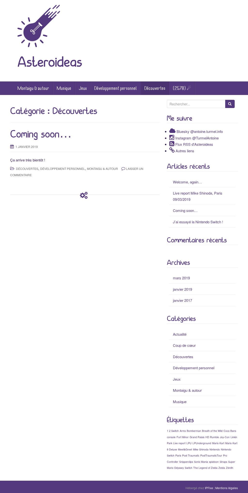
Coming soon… (41, 134)
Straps (223, 462)
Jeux (83, 88)
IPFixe (209, 488)
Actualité (179, 334)
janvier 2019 (182, 289)
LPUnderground (202, 443)
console (171, 437)
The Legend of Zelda (205, 468)
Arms (183, 431)
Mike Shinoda (201, 449)
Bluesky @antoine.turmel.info (200, 131)
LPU (189, 443)
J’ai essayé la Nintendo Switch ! (198, 221)
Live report (179, 443)
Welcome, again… (187, 181)
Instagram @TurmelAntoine (197, 137)
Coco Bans (230, 431)
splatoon (214, 462)
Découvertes (154, 88)
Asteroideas (49, 61)
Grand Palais (197, 437)
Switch (188, 468)
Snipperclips (186, 462)
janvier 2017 (182, 300)
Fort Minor (183, 437)
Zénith (229, 468)
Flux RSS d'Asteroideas (194, 144)
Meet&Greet (185, 449)
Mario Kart (218, 443)
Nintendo (214, 449)
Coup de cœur (184, 345)
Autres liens (185, 150)
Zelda (221, 468)
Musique (64, 88)
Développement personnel (115, 88)
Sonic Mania (201, 462)
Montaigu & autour (33, 88)
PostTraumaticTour (211, 455)
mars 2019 (181, 277)
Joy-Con (225, 437)
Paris (178, 455)
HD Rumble (212, 437)
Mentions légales (226, 488)
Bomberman (194, 431)
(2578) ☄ (182, 88)
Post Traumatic (190, 455)
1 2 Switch (173, 431)
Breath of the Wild (212, 431)
